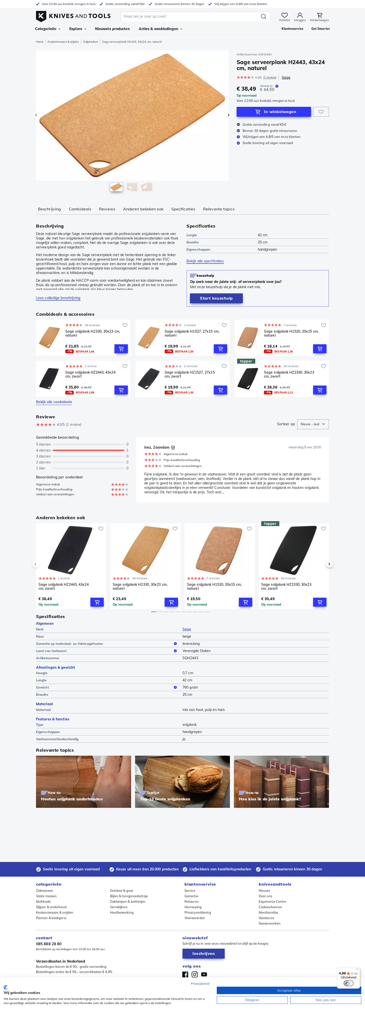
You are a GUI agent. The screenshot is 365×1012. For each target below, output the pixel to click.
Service (189, 891)
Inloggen (300, 20)
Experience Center (273, 901)
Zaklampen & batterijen (128, 901)
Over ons (265, 896)
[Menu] (357, 970)
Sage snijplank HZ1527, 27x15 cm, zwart (190, 374)
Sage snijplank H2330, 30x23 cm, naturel (92, 333)
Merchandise (268, 912)
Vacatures (266, 918)
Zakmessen (44, 891)
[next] (321, 564)
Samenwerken (270, 923)
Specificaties (183, 208)
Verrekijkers (119, 907)
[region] (132, 122)
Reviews (107, 208)
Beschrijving (49, 208)
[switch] (349, 983)
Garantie (191, 896)
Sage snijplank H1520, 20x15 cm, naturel (291, 333)
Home (39, 41)
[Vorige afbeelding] (36, 115)
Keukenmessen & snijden (63, 41)
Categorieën (45, 29)
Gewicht (42, 687)
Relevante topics (219, 208)
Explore (75, 29)
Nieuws (264, 891)
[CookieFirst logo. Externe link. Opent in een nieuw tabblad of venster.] (5, 987)
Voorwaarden (194, 918)
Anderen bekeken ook (143, 208)
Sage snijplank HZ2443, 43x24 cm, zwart (90, 374)
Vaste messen (46, 896)
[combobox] (313, 424)
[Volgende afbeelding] (228, 115)
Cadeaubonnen (270, 907)
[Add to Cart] (121, 348)
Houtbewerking (122, 912)
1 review (270, 77)
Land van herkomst (51, 651)
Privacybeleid (200, 983)
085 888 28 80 (49, 943)
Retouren (191, 901)
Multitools (43, 901)
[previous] (44, 564)
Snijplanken (90, 41)
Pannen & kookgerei (51, 918)
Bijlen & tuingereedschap (129, 896)
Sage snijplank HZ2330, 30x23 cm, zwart (289, 374)
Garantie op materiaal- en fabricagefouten (69, 644)
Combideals (80, 208)
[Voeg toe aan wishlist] (321, 112)
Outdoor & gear (121, 891)
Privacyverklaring (197, 912)
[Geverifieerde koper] (173, 447)
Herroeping (193, 907)
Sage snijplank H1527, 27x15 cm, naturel (192, 333)
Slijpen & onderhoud (51, 907)
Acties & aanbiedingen (158, 29)
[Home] (73, 15)
